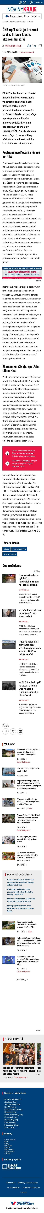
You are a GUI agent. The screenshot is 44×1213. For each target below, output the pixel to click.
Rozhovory (8, 1149)
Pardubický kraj (11, 1119)
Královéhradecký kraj (13, 1109)
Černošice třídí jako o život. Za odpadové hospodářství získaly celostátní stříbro (20, 882)
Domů (5, 21)
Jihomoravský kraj (12, 1104)
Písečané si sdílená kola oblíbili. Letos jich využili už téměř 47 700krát (28, 801)
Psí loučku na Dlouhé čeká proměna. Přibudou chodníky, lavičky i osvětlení (20, 891)
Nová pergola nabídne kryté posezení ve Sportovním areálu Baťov (20, 908)
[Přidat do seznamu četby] (40, 45)
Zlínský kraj (9, 1127)
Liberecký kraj (10, 1112)
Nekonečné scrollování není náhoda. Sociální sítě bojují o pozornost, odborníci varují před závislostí (29, 942)
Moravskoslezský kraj (13, 1114)
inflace (6, 549)
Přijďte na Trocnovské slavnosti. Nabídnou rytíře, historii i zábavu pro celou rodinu (19, 1070)
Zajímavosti (9, 1151)
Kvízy (6, 1143)
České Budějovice (23, 762)
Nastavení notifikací (31, 1187)
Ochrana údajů (13, 1187)
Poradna (8, 1145)
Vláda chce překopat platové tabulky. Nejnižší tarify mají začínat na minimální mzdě (27, 856)
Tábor (30, 932)
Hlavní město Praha (12, 1099)
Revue (7, 1147)
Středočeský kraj (11, 1125)
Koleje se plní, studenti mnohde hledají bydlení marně (27, 839)
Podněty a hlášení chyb (28, 1182)
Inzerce (23, 1192)
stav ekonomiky (19, 549)
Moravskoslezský (17, 16)
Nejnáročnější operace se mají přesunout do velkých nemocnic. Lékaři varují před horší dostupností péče (29, 784)
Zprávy (30, 21)
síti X (27, 460)
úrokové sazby (10, 554)
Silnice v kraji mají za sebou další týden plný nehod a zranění (21, 899)
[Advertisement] (22, 1007)
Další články (21, 979)
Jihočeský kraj (10, 1102)
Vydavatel (10, 1182)
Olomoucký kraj (11, 1117)
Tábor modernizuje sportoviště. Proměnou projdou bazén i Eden (27, 924)
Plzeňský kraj (10, 1122)
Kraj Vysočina (10, 1107)
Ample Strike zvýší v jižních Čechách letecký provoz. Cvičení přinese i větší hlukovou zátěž (28, 819)
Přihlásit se (39, 2)
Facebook (20, 2)
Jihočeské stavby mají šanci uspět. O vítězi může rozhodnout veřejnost (28, 752)
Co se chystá (14, 1039)
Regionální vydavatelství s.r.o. (25, 1208)
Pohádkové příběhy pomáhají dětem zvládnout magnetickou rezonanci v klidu (28, 960)
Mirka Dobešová (13, 45)
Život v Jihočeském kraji (22, 453)
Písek (30, 809)
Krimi (6, 1141)
